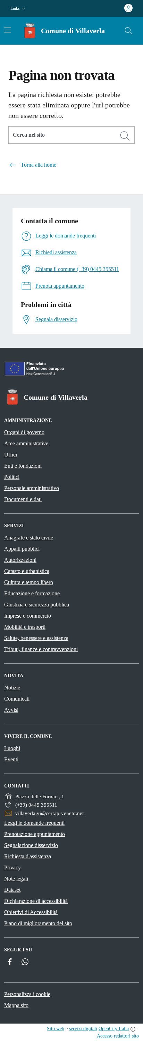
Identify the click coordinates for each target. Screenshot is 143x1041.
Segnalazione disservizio (31, 845)
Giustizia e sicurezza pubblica (36, 605)
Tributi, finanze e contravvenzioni (41, 649)
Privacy (12, 867)
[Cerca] (125, 136)
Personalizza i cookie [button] (27, 994)
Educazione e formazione (32, 593)
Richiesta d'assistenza (27, 856)
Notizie (12, 688)
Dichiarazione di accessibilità (36, 901)
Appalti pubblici (22, 549)
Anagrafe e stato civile (28, 538)
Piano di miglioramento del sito (38, 923)
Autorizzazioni (20, 560)
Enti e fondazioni (23, 466)
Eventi (11, 759)
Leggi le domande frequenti (34, 823)
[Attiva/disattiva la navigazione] (7, 30)
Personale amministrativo (31, 488)
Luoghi (12, 748)
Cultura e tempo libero (28, 582)
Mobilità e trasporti (24, 627)
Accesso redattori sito (118, 1036)
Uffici (10, 455)
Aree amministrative (26, 443)
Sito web (55, 1028)
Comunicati (17, 699)
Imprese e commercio (27, 616)
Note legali (16, 879)
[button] (18, 8)
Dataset (12, 890)
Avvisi (11, 710)
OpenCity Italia (114, 1028)
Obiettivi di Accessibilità (31, 912)
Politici (11, 477)
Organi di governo (24, 432)
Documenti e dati (23, 499)
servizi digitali (83, 1028)
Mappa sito (16, 1005)
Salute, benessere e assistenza (36, 638)
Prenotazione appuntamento (34, 834)
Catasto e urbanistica (26, 571)
